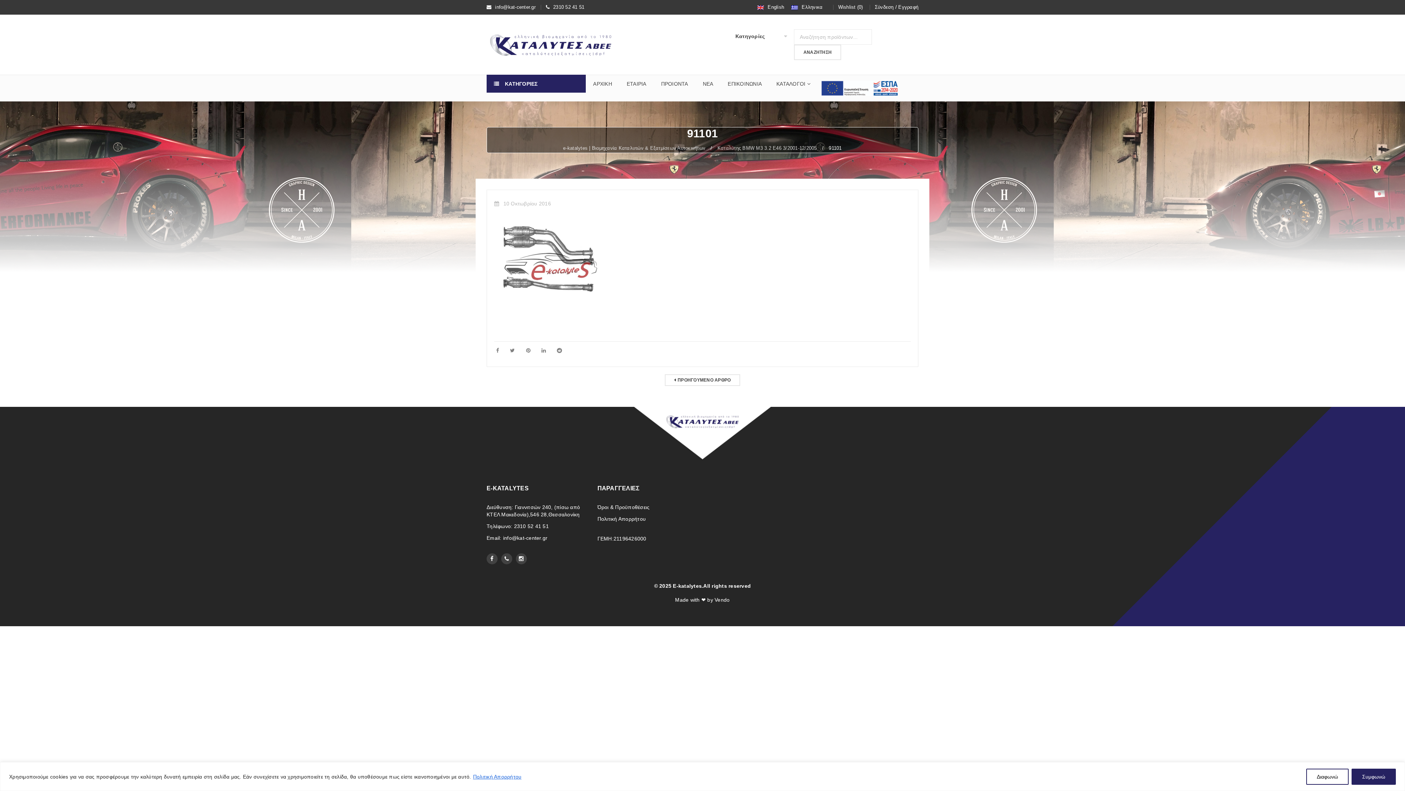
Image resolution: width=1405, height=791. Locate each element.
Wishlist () (850, 7)
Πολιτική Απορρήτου (497, 777)
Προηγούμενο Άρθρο (704, 380)
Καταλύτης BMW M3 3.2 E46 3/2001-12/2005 (767, 148)
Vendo (722, 600)
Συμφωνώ (1373, 777)
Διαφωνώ (1327, 777)
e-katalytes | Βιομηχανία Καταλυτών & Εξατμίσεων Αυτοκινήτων (634, 148)
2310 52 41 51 (568, 7)
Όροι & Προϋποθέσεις (623, 507)
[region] (702, 776)
